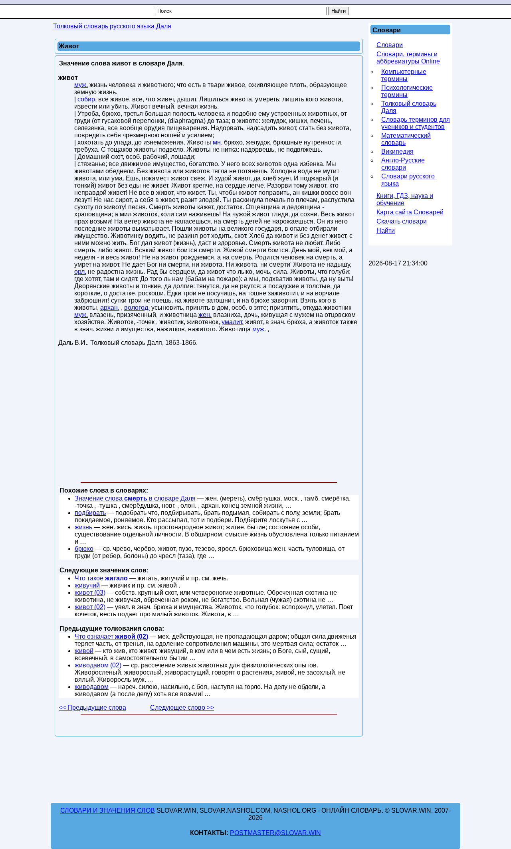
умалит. (233, 322)
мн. (217, 142)
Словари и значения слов (107, 810)
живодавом (92, 686)
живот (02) (90, 607)
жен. (205, 314)
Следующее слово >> (182, 707)
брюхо (84, 548)
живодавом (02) (98, 665)
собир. (87, 99)
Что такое (101, 578)
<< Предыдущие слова (92, 707)
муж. (81, 84)
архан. (109, 307)
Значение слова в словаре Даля (135, 498)
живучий (87, 585)
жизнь (83, 527)
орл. (80, 271)
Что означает (111, 636)
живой (84, 650)
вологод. (137, 307)
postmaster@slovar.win (275, 832)
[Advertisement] (209, 416)
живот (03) (90, 592)
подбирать (90, 512)
